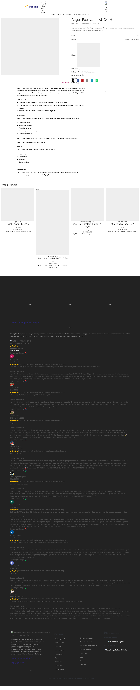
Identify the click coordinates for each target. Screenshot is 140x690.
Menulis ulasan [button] (15, 351)
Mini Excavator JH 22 (122, 224)
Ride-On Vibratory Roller (87, 221)
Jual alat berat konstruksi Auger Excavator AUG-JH (89, 28)
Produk (43, 6)
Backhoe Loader (53, 256)
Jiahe (122, 227)
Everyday (18, 227)
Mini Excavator (67, 14)
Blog (42, 10)
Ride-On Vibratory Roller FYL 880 (87, 225)
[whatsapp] (96, 80)
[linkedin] (92, 80)
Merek (43, 8)
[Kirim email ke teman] (87, 80)
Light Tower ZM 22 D (17, 224)
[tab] (65, 83)
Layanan (43, 5)
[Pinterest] (82, 80)
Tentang (43, 3)
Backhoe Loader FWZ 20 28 (53, 258)
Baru (83, 75)
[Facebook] (78, 80)
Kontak (43, 12)
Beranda (43, 1)
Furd (52, 262)
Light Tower (17, 221)
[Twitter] (73, 80)
